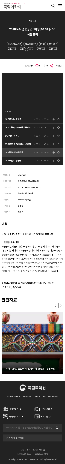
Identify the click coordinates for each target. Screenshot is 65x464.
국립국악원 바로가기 (50, 396)
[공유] (52, 66)
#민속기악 (12, 49)
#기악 (22, 49)
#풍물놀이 (41, 49)
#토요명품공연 (30, 44)
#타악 (31, 49)
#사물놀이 (53, 49)
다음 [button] (60, 305)
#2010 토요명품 (14, 44)
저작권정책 (27, 396)
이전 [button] (55, 305)
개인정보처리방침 (13, 396)
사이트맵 (36, 396)
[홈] (14, 2)
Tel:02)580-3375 (24, 454)
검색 (57, 428)
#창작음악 (52, 44)
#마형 (42, 44)
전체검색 (53, 5)
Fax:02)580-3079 (41, 454)
